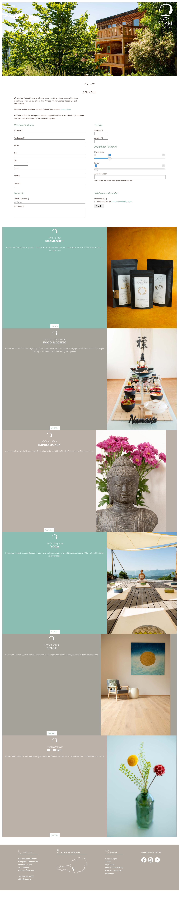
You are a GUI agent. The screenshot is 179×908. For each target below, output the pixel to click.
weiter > (55, 428)
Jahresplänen (65, 110)
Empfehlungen (111, 859)
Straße (16, 145)
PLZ (15, 161)
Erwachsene (99, 152)
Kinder (96, 163)
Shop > (55, 326)
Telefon (17, 176)
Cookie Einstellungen (113, 870)
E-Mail (17, 183)
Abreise (98, 138)
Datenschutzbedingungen (122, 202)
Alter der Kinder (100, 174)
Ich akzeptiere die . (114, 202)
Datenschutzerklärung (114, 867)
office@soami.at (24, 879)
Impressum (109, 864)
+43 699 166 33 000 (26, 876)
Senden (99, 206)
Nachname (19, 138)
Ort (15, 153)
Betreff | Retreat (21, 199)
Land (16, 168)
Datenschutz (100, 199)
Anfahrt (108, 862)
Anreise (98, 130)
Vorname (19, 130)
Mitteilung (19, 206)
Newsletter (109, 873)
